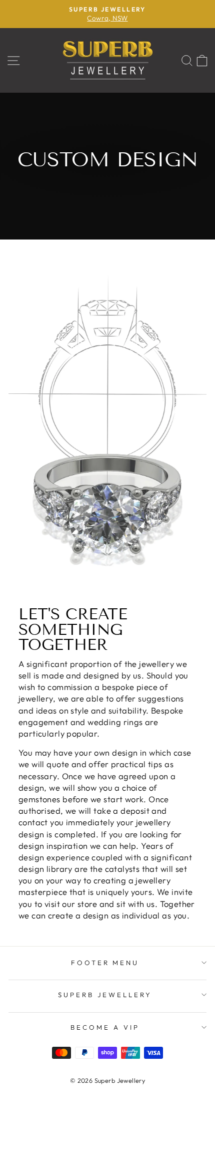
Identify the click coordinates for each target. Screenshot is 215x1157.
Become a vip (105, 1027)
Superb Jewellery (105, 995)
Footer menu (105, 963)
